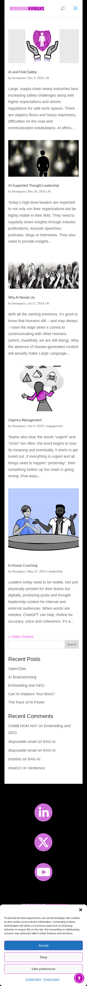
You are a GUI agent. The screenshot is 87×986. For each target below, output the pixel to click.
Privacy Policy (52, 979)
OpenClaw (17, 668)
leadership (56, 571)
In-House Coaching (22, 565)
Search (71, 644)
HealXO (15, 768)
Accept (43, 945)
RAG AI (49, 742)
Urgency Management (24, 420)
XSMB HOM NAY (23, 726)
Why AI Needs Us (21, 297)
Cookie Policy (33, 979)
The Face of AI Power (26, 702)
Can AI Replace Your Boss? (31, 694)
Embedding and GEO (26, 685)
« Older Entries (21, 637)
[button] (81, 910)
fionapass (18, 78)
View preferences (43, 969)
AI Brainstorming (22, 677)
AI (47, 78)
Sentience (36, 768)
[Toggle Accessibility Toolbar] (79, 978)
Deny (43, 957)
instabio (14, 759)
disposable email (22, 742)
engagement (54, 426)
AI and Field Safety (22, 72)
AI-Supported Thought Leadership (33, 185)
